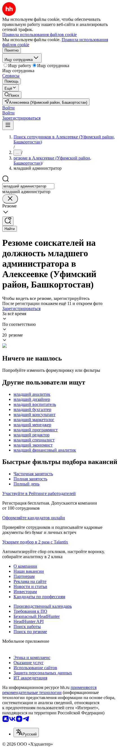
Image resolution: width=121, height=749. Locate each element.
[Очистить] (10, 199)
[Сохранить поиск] (8, 221)
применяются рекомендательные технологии (49, 690)
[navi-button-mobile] (8, 125)
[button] (8, 107)
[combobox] (28, 186)
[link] (11, 94)
